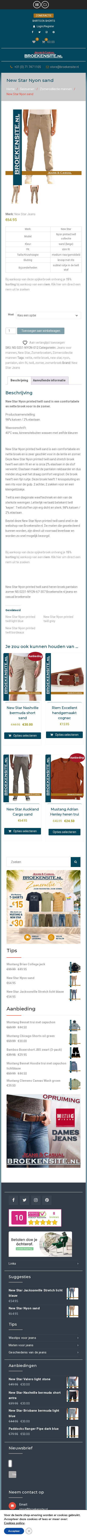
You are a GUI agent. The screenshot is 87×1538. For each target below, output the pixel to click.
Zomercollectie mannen (56, 89)
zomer (39, 363)
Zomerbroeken (41, 352)
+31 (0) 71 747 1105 (27, 67)
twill (31, 363)
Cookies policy (14, 1523)
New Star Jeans (24, 214)
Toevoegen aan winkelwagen (40, 330)
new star (56, 357)
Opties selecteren (25, 735)
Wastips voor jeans (22, 1338)
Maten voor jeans (21, 1345)
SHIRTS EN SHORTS (43, 20)
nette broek (41, 357)
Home (11, 89)
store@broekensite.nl (64, 67)
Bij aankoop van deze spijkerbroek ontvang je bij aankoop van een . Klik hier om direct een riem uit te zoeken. (42, 557)
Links (12, 1263)
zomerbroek (53, 363)
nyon (66, 357)
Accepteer (14, 1531)
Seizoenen (27, 89)
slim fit (23, 363)
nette (28, 357)
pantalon (11, 363)
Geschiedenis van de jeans (27, 1352)
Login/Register (45, 26)
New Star (24, 352)
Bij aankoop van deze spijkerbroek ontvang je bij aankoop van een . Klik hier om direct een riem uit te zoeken (42, 284)
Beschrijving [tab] (19, 380)
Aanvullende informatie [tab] (49, 380)
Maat (11, 314)
